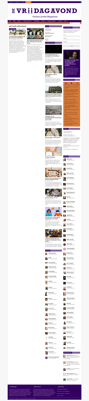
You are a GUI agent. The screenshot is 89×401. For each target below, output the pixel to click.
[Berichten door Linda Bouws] (64, 160)
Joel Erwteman (70, 163)
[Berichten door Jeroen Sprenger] (46, 319)
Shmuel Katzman (51, 332)
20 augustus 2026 (49, 57)
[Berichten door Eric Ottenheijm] (64, 264)
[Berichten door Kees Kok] (46, 300)
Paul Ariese (69, 342)
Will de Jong (69, 282)
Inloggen (22, 2)
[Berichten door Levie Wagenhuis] (64, 236)
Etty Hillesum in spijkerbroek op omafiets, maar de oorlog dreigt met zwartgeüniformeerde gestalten (72, 62)
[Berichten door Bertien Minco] (64, 231)
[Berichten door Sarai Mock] (64, 304)
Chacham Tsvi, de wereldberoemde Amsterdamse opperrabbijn (53, 118)
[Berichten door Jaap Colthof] (46, 310)
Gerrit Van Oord (70, 173)
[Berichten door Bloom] (46, 259)
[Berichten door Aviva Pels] (46, 289)
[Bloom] (64, 370)
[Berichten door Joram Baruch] (64, 216)
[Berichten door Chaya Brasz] (64, 289)
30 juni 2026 (48, 120)
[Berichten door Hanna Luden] (64, 245)
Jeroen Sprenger (52, 318)
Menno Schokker (70, 272)
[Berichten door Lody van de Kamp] (46, 262)
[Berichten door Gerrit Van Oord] (64, 174)
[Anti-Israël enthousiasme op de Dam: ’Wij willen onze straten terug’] (35, 33)
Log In (65, 21)
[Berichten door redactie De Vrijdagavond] (46, 358)
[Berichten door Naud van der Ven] (64, 184)
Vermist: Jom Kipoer (50, 157)
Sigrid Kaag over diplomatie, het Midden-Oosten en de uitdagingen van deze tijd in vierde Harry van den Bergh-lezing (71, 90)
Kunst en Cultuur (27, 21)
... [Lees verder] (55, 82)
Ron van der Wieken (71, 210)
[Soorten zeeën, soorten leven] (53, 132)
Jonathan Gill (69, 168)
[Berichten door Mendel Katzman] (64, 240)
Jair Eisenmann (51, 271)
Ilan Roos (50, 342)
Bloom (49, 257)
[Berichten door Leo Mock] (64, 198)
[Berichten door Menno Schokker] (64, 273)
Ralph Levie (50, 347)
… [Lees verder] (14, 52)
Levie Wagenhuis (70, 234)
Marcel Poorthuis (70, 327)
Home (10, 21)
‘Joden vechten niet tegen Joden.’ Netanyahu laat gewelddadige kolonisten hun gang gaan (71, 106)
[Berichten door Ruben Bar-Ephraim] (64, 348)
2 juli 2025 (11, 39)
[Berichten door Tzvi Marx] (64, 220)
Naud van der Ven (70, 183)
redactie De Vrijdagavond (53, 357)
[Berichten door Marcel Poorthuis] (64, 328)
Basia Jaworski (70, 188)
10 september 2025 (49, 199)
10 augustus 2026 (49, 97)
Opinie (14, 21)
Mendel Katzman (70, 239)
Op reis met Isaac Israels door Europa (71, 112)
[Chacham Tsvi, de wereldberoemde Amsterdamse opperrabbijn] (53, 110)
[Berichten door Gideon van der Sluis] (64, 193)
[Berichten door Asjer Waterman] (64, 313)
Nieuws (19, 21)
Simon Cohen (51, 292)
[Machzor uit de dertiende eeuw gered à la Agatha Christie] (53, 172)
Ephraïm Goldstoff (52, 266)
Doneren (28, 2)
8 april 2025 (48, 220)
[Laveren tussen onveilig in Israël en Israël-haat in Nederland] (17, 31)
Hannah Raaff (69, 336)
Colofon (60, 21)
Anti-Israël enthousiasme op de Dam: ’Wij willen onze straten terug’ (35, 42)
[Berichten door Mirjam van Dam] (64, 206)
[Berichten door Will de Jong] (64, 283)
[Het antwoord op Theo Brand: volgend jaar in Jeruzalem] (53, 211)
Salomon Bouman (17, 39)
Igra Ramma (50, 337)
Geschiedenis (36, 21)
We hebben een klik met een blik (70, 99)
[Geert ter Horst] (64, 374)
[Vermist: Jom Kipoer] (53, 151)
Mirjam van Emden (70, 292)
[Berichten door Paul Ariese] (64, 344)
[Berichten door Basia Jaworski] (64, 188)
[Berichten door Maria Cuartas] (46, 329)
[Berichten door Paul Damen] (64, 279)
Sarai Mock (69, 303)
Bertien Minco (69, 228)
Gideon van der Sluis (71, 192)
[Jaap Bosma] (64, 380)
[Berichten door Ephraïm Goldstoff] (46, 268)
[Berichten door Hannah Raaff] (64, 339)
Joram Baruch (69, 215)
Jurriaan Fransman (70, 298)
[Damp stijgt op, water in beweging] (53, 69)
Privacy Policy (11, 2)
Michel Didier (51, 351)
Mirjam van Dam (70, 206)
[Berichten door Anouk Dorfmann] (64, 180)
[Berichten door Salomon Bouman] (46, 254)
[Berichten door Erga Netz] (46, 324)
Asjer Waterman (70, 312)
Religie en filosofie (51, 21)
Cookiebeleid (17, 2)
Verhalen (43, 21)
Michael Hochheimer (71, 201)
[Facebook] (80, 2)
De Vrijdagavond (27, 390)
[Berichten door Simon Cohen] (46, 295)
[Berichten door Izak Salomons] (64, 225)
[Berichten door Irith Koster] (64, 323)
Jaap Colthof (51, 308)
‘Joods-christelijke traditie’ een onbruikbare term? (72, 374)
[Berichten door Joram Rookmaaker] (64, 249)
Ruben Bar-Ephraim (70, 347)
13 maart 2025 (48, 242)
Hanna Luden (69, 243)
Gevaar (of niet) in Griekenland (70, 121)
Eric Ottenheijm (70, 263)
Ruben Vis (50, 281)
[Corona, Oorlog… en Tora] (53, 193)
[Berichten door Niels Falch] (64, 333)
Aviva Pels (50, 287)
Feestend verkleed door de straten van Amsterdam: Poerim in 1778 (53, 240)
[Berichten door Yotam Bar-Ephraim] (64, 309)
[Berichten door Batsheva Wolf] (64, 254)
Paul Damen (69, 276)
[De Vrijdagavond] (44, 19)
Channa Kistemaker (38, 44)
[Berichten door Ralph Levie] (46, 348)
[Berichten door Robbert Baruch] (46, 315)
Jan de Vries (69, 267)
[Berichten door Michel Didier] (46, 353)
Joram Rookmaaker (70, 248)
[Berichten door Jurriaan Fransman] (64, 300)
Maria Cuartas (51, 327)
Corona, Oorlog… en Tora (51, 197)
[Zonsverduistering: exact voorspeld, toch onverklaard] (53, 49)
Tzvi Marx (68, 219)
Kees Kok (50, 298)
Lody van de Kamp (51, 262)
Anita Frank (50, 303)
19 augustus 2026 (49, 77)
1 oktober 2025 (48, 158)
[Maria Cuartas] (64, 357)
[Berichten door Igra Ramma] (46, 339)
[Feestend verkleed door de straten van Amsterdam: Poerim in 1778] (53, 233)
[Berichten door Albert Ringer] (64, 318)
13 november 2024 (31, 44)
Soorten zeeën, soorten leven (52, 137)
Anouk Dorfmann (70, 177)
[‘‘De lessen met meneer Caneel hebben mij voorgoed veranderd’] (53, 89)
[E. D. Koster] (64, 363)
